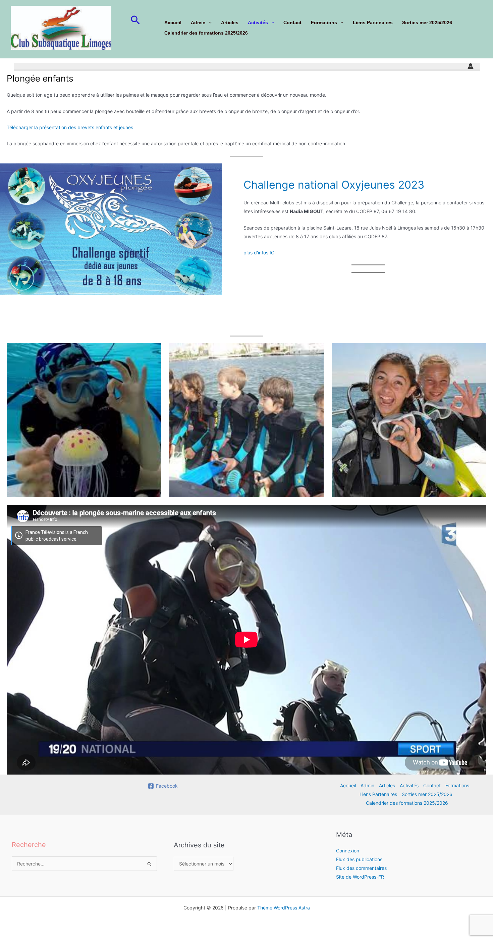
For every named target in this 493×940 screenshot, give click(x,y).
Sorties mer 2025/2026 (427, 22)
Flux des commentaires (361, 868)
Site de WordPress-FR (360, 877)
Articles (229, 22)
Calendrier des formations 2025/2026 (206, 33)
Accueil (172, 22)
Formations (324, 22)
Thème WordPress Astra (283, 907)
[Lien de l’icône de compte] (471, 66)
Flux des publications (359, 859)
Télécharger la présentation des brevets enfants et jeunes (70, 127)
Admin (198, 22)
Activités (258, 22)
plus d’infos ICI (259, 252)
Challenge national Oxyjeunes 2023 (333, 184)
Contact (292, 22)
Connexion (347, 850)
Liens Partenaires (373, 22)
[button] (135, 20)
